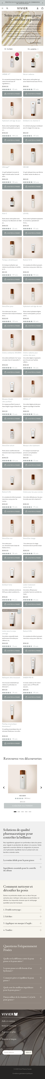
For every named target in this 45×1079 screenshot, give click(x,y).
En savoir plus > (35, 43)
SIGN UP (28, 1052)
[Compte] (37, 8)
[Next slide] (41, 787)
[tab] (15, 811)
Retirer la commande (9, 1026)
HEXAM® (22, 796)
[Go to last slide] (4, 787)
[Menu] (2, 8)
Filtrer (9, 49)
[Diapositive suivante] (42, 3)
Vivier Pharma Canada (25, 1069)
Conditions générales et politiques (23, 1073)
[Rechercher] (7, 8)
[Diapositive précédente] (2, 3)
